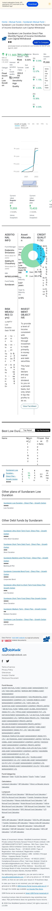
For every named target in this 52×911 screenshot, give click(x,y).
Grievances (6, 672)
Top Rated (27, 430)
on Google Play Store (35, 889)
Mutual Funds (15, 22)
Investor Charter (8, 675)
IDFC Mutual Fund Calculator (31, 809)
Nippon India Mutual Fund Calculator (29, 800)
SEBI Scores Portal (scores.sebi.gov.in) (32, 886)
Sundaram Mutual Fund (33, 22)
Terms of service (8, 667)
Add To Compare (41, 42)
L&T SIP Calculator (9, 826)
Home (4, 22)
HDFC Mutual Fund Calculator (13, 794)
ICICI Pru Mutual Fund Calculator (14, 797)
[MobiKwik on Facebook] (2, 661)
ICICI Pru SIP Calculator (41, 820)
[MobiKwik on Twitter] (7, 661)
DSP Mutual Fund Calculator (34, 806)
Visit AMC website (18, 638)
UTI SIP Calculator (17, 832)
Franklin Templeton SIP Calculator (15, 823)
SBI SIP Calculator (24, 820)
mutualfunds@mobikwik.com (14, 655)
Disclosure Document (10, 678)
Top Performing (42, 430)
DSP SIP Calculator (18, 829)
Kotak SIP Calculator (25, 826)
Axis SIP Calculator (33, 829)
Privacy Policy (7, 670)
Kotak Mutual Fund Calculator (32, 803)
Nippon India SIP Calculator (39, 823)
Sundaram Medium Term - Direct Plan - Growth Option (25, 609)
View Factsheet (29, 406)
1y (29, 441)
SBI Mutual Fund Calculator (36, 794)
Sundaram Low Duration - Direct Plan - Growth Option (25, 503)
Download (32, 4)
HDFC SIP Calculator (9, 820)
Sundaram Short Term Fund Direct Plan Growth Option (25, 598)
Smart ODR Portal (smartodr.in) (37, 893)
